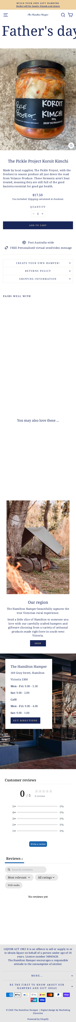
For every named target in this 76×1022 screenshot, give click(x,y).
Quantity (38, 206)
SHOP (38, 643)
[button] (38, 806)
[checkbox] (13, 885)
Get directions (25, 720)
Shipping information (38, 278)
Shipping (33, 199)
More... (37, 975)
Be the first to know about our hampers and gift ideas (37, 986)
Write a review (38, 844)
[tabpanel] (38, 901)
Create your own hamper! (38, 263)
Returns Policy (38, 270)
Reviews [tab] (14, 858)
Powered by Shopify (38, 1019)
